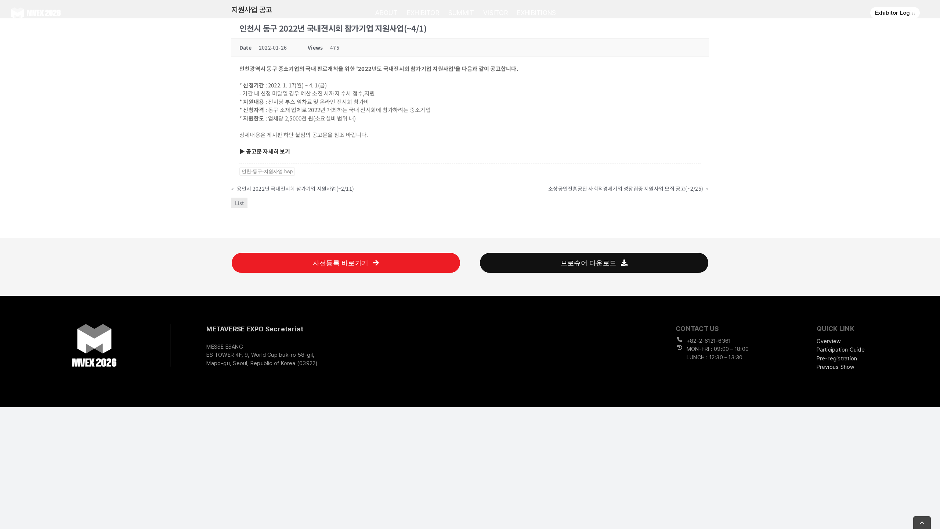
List (239, 202)
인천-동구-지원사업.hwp (267, 171)
